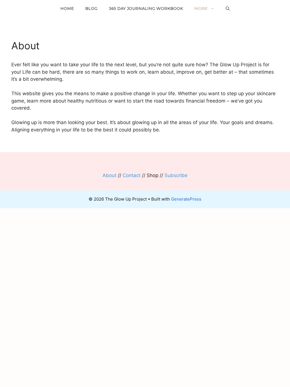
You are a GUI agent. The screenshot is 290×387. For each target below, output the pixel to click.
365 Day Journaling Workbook (146, 8)
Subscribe (176, 175)
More (201, 8)
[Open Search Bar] (227, 8)
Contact (131, 175)
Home (67, 8)
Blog (91, 8)
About (109, 175)
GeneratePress (186, 199)
